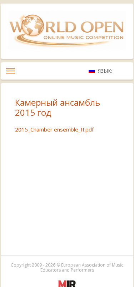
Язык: (106, 70)
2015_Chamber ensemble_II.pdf (54, 129)
